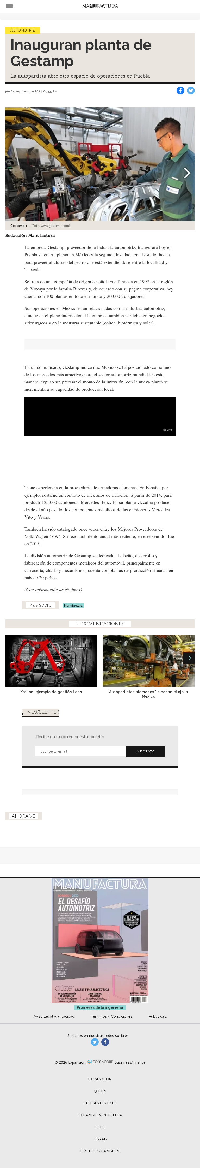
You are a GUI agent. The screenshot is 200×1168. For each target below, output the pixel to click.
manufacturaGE (95, 1042)
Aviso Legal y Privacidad (54, 1016)
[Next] (189, 658)
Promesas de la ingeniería (100, 1007)
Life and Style (100, 1103)
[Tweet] (191, 90)
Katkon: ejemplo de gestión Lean (51, 692)
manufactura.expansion (105, 1042)
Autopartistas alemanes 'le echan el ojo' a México (148, 694)
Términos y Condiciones (111, 1016)
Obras (100, 1139)
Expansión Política (100, 1115)
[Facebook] (180, 90)
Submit (145, 751)
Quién (100, 1091)
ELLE (100, 1127)
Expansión (100, 1079)
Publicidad (158, 1016)
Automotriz (22, 30)
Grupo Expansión (100, 1151)
